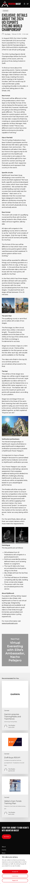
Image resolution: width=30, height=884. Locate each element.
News (3, 853)
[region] (15, 869)
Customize (15, 876)
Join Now (6, 836)
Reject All (15, 880)
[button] (28, 4)
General (5, 11)
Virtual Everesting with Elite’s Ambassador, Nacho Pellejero (15, 650)
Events (4, 850)
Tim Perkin (7, 34)
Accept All (15, 871)
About (4, 847)
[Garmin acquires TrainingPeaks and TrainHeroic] (15, 705)
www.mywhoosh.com (10, 623)
